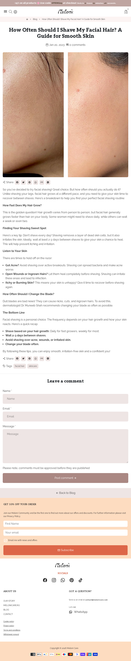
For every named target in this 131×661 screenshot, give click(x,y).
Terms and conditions (11, 630)
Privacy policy (8, 626)
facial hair (19, 366)
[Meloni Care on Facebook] (45, 580)
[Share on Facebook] (17, 182)
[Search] (10, 11)
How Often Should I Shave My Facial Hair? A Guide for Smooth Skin (73, 19)
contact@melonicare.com (96, 600)
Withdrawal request (11, 634)
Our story (9, 601)
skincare (33, 366)
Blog (35, 19)
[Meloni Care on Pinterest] (71, 580)
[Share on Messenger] (48, 182)
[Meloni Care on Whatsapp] (63, 580)
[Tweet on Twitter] (23, 182)
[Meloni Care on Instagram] (54, 580)
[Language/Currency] (15, 11)
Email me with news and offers (22, 540)
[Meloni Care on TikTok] (80, 580)
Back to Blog (65, 493)
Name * (7, 391)
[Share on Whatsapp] (35, 182)
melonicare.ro (11, 605)
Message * (9, 426)
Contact (8, 614)
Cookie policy (8, 621)
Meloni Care (72, 648)
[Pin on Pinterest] (29, 182)
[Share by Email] (41, 182)
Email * (7, 408)
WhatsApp (81, 612)
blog (6, 610)
